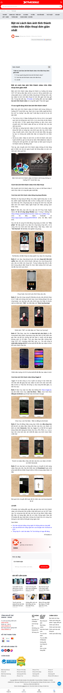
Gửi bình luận (44, 566)
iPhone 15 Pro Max (36, 671)
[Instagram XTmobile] (11, 650)
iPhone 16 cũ (35, 676)
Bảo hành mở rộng (54, 618)
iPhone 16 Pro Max (21, 671)
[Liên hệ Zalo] (59, 683)
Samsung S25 (51, 673)
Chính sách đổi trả (54, 624)
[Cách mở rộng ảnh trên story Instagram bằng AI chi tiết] (31, 581)
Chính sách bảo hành (55, 627)
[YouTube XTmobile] (5, 650)
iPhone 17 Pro (35, 669)
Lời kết (17, 79)
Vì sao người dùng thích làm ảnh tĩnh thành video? (29, 75)
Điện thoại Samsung (6, 673)
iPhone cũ (3, 676)
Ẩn (49, 67)
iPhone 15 (50, 671)
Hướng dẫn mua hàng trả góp (43, 644)
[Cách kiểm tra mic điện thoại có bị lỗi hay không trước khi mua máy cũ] (18, 581)
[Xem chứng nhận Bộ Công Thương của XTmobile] (9, 661)
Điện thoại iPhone (5, 669)
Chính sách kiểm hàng (55, 633)
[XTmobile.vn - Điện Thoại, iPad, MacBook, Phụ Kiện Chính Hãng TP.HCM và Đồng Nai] (31, 2)
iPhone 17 (50, 669)
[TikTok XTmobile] (8, 650)
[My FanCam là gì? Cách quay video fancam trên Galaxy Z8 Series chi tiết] (44, 581)
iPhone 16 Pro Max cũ (53, 676)
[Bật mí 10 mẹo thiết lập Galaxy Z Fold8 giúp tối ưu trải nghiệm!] (44, 597)
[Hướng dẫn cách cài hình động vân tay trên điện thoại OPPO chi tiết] (31, 597)
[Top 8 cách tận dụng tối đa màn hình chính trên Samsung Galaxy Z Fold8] (18, 597)
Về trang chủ (35, 632)
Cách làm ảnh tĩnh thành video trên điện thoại (28, 77)
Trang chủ (3, 11)
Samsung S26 (35, 673)
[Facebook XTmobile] (2, 650)
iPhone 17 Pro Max (21, 669)
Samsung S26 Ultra (21, 673)
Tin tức (8, 11)
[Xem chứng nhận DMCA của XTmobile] (21, 661)
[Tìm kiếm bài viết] (60, 6)
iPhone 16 (3, 671)
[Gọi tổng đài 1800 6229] (1, 2)
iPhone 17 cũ (20, 676)
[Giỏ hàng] (61, 2)
